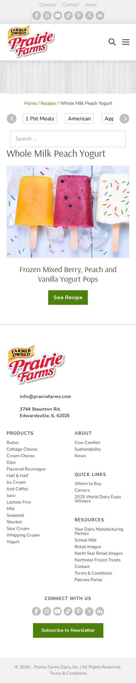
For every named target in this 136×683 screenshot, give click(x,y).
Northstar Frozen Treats (97, 560)
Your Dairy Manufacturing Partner (99, 531)
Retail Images (88, 547)
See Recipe (69, 299)
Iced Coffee (17, 489)
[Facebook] (36, 15)
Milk (11, 509)
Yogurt (13, 542)
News (91, 5)
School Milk (86, 540)
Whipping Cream (23, 535)
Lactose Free (19, 502)
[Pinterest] (79, 15)
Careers (47, 5)
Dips (11, 462)
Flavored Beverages (26, 469)
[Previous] (12, 119)
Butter (13, 443)
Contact (70, 5)
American (79, 118)
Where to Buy (88, 484)
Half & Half (17, 476)
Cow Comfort (87, 443)
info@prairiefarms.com (45, 396)
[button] (112, 42)
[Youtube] (57, 15)
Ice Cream (16, 482)
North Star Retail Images (98, 553)
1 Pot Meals (39, 118)
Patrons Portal (88, 580)
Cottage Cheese (22, 449)
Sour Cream (18, 529)
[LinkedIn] (100, 15)
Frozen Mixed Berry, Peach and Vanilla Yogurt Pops (68, 274)
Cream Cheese (21, 456)
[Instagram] (47, 15)
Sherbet (14, 522)
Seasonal (15, 515)
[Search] (119, 139)
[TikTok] (68, 15)
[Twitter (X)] (89, 15)
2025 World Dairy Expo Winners (98, 499)
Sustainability (88, 449)
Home (30, 103)
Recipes (48, 103)
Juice (11, 496)
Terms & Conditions (93, 573)
